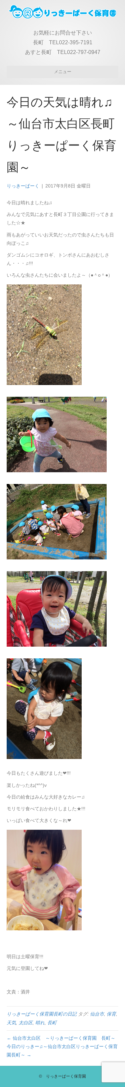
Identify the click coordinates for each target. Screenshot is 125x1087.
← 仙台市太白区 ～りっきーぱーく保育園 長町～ (61, 1038)
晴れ (40, 1022)
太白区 (26, 1022)
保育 (111, 1014)
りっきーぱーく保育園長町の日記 (42, 1014)
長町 (52, 1022)
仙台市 (97, 1014)
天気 (11, 1022)
